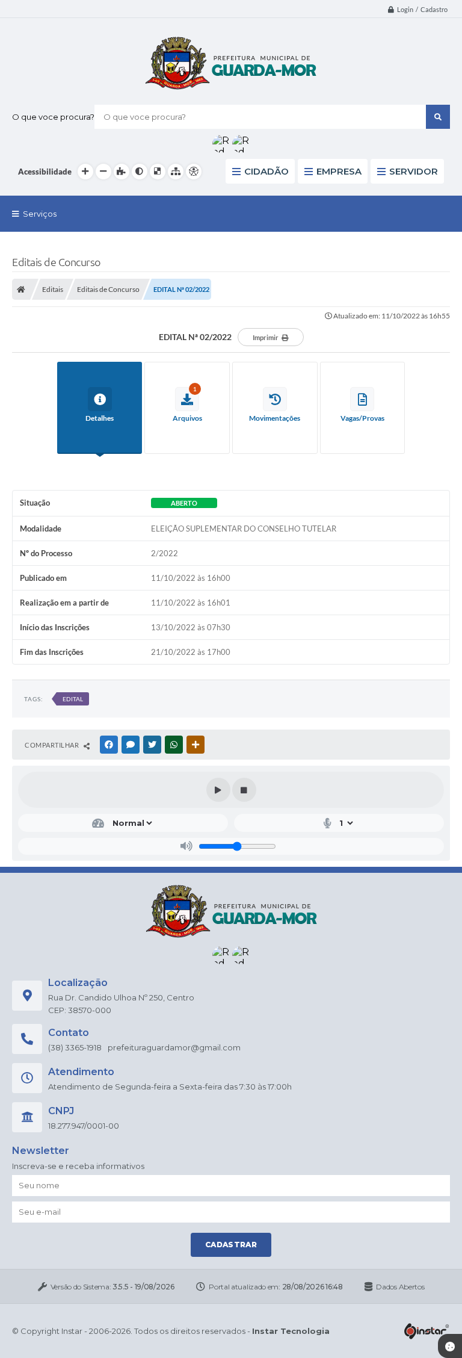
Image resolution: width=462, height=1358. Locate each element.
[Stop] (244, 790)
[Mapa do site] (175, 171)
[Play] (218, 790)
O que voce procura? (53, 117)
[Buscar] (438, 117)
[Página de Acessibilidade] (194, 171)
